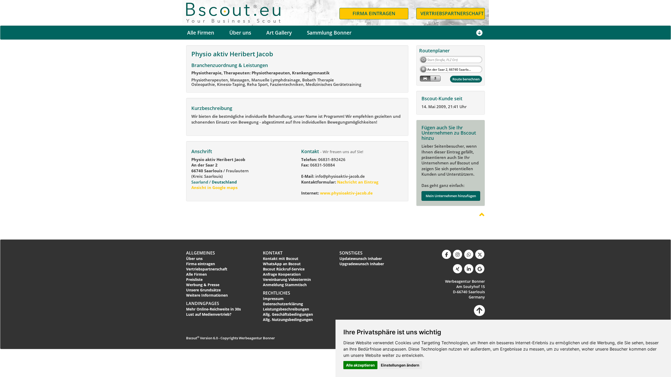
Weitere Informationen (207, 295)
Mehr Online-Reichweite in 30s (213, 309)
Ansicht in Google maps (214, 187)
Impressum (273, 298)
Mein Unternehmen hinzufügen (451, 195)
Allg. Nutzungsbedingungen (288, 319)
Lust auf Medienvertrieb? (208, 314)
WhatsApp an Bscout (282, 263)
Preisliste (194, 279)
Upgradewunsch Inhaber (361, 263)
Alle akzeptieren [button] (360, 365)
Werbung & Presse (202, 284)
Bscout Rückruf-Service (284, 269)
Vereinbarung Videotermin (287, 279)
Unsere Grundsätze (203, 289)
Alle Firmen (200, 32)
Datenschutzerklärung (283, 303)
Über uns (240, 32)
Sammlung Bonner (329, 32)
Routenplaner (434, 50)
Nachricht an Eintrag (357, 182)
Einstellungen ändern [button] (400, 365)
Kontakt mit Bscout (280, 258)
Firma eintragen (200, 263)
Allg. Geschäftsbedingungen (288, 314)
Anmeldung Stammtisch (285, 284)
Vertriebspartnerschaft (206, 269)
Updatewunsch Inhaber (360, 258)
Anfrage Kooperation (282, 274)
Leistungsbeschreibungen (286, 309)
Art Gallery (279, 32)
